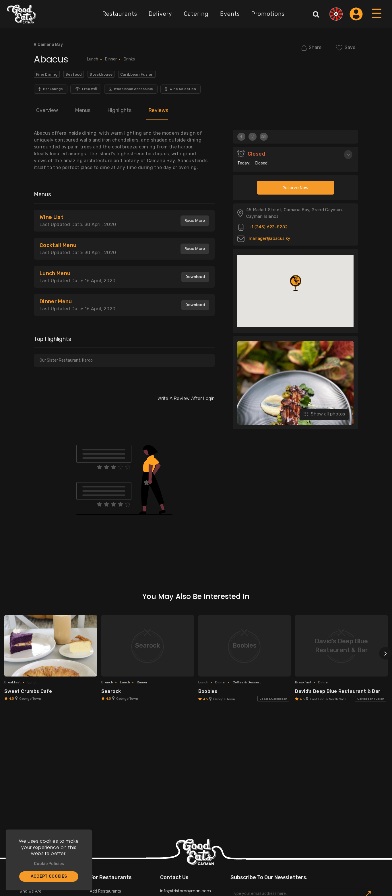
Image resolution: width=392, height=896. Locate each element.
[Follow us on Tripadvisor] (264, 137)
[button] (295, 283)
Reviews (158, 110)
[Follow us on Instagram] (253, 137)
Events (230, 13)
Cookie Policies (49, 863)
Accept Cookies (49, 876)
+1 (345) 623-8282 (267, 227)
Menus (82, 110)
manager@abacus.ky (268, 238)
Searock (111, 691)
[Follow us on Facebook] (241, 137)
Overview (47, 110)
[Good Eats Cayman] (21, 13)
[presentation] (385, 653)
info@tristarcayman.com (185, 891)
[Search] (316, 14)
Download (195, 276)
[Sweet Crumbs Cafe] (50, 646)
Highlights (119, 110)
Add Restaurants (105, 891)
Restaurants (119, 13)
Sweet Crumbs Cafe (28, 691)
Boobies (208, 691)
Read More (195, 220)
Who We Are (30, 891)
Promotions (268, 13)
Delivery (160, 13)
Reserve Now (295, 188)
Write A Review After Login (186, 398)
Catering (196, 13)
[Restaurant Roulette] (336, 14)
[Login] (356, 14)
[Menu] (377, 19)
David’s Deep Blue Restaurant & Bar (337, 691)
